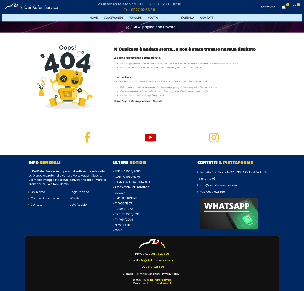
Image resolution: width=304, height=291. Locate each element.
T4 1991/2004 (124, 220)
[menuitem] (169, 17)
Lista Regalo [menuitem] (78, 205)
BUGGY (120, 193)
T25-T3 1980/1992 (127, 214)
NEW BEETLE (123, 225)
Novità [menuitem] (153, 18)
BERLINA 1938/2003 (128, 171)
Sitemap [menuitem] (128, 274)
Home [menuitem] (94, 18)
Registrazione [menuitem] (79, 192)
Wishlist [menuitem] (75, 198)
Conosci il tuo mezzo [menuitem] (45, 198)
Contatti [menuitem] (207, 18)
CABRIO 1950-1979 (127, 177)
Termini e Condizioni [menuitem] (147, 274)
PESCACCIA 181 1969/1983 (132, 187)
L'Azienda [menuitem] (187, 18)
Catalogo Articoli (140, 101)
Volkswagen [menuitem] (113, 18)
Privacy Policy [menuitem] (170, 274)
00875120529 (159, 254)
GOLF (118, 230)
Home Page (127, 27)
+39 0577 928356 (212, 192)
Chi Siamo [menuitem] (37, 192)
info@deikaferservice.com (218, 185)
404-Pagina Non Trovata (155, 27)
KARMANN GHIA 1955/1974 (133, 182)
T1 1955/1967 (123, 203)
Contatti (157, 101)
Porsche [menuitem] (135, 18)
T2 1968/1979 (124, 209)
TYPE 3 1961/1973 (126, 198)
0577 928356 (155, 267)
